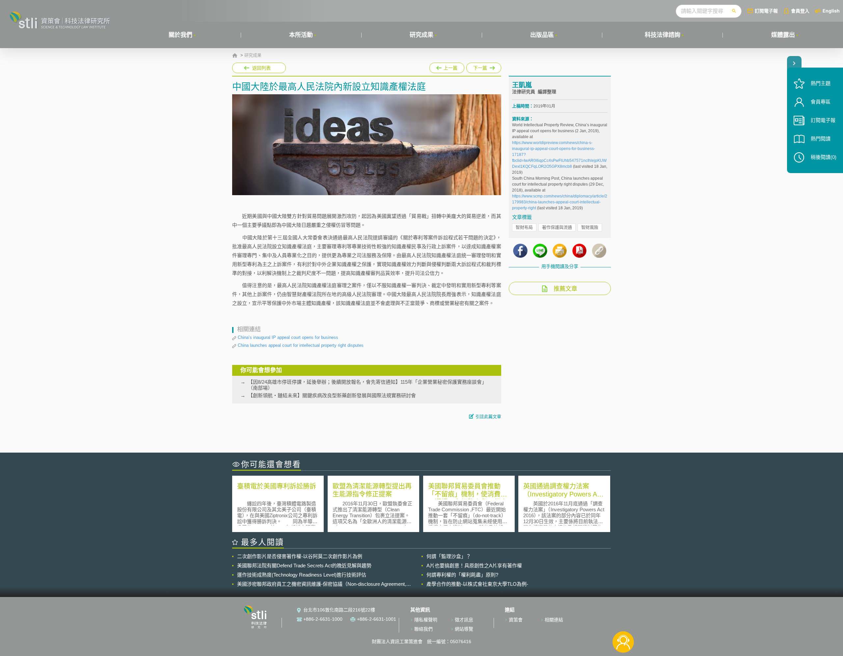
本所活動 (301, 35)
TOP (623, 620)
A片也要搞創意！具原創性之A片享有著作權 (474, 565)
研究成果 (421, 35)
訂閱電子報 (766, 11)
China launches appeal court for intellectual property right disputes (301, 345)
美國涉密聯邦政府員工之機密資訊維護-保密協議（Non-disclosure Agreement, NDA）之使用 (321, 584)
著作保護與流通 (557, 227)
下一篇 (483, 67)
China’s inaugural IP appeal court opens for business (288, 337)
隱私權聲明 (425, 619)
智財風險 (589, 227)
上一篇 (446, 67)
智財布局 (524, 227)
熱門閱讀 (820, 138)
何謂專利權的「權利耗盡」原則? (462, 575)
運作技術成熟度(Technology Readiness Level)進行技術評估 (301, 575)
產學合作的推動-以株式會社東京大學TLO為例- (477, 584)
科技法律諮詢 (662, 35)
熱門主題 (820, 83)
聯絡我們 (423, 629)
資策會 (516, 619)
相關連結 (554, 619)
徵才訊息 (464, 619)
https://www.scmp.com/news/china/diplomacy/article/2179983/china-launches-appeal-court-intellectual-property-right (559, 202)
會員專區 (820, 101)
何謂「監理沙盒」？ (448, 556)
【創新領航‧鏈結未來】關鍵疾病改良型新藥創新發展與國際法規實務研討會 (332, 395)
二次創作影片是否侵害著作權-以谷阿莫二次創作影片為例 (299, 556)
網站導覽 (464, 629)
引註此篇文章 (488, 416)
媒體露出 (783, 35)
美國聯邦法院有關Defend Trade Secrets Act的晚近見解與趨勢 (304, 565)
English (831, 11)
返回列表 (261, 68)
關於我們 (180, 35)
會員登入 (800, 11)
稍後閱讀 (823, 157)
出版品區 (542, 35)
